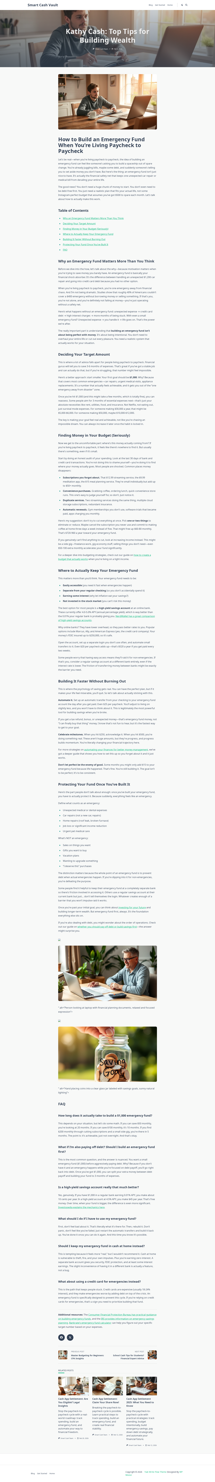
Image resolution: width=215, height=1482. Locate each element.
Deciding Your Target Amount (79, 223)
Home (170, 5)
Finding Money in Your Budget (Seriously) (85, 228)
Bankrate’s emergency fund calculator (90, 1322)
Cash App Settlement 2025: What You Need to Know (140, 1402)
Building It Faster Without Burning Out (84, 239)
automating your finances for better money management (116, 749)
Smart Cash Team (101, 49)
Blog (151, 5)
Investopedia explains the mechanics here (81, 1207)
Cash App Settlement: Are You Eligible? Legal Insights (73, 1402)
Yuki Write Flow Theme (155, 1471)
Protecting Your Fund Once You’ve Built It (85, 244)
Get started (160, 5)
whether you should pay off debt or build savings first (107, 926)
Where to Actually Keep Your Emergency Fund (88, 234)
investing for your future (132, 907)
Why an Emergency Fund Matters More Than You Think (93, 218)
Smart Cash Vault (43, 4)
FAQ (65, 249)
